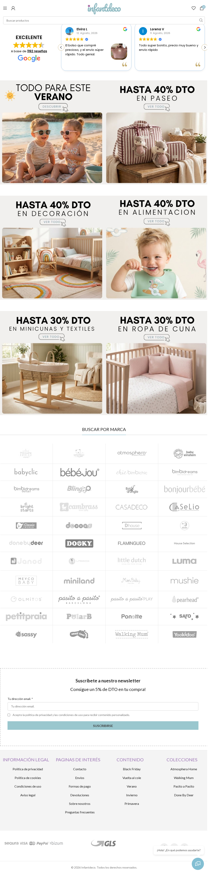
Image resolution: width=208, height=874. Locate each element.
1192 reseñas (37, 51)
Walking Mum (184, 778)
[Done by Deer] (26, 543)
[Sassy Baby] (26, 634)
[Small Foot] (79, 634)
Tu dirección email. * (20, 699)
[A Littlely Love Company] (26, 453)
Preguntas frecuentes (80, 812)
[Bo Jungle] (132, 489)
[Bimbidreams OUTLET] (26, 489)
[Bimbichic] (132, 472)
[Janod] (26, 561)
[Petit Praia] (26, 616)
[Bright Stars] (26, 507)
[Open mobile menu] (5, 8)
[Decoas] (79, 525)
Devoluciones (79, 795)
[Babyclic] (26, 472)
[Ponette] (132, 616)
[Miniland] (79, 581)
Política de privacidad (28, 769)
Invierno (132, 795)
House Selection (184, 543)
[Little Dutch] (132, 561)
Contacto (79, 769)
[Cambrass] (79, 507)
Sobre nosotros (79, 803)
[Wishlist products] (194, 8)
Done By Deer (184, 795)
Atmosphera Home (183, 769)
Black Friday (132, 769)
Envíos (79, 778)
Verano (132, 786)
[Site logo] (104, 8)
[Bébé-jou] (79, 472)
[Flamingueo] (132, 543)
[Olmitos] (26, 599)
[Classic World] (26, 525)
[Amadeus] (79, 453)
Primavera (132, 803)
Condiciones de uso (27, 786)
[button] (205, 47)
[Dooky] (79, 543)
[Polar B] (79, 616)
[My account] (13, 8)
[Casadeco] (132, 507)
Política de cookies (28, 778)
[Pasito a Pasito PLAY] (132, 599)
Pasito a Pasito (183, 786)
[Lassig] (79, 561)
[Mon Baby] (132, 581)
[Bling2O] (79, 489)
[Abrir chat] (198, 864)
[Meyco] (26, 581)
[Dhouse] (132, 525)
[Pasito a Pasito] (79, 599)
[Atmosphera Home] (132, 453)
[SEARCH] (201, 20)
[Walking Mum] (132, 634)
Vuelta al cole (131, 778)
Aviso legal (27, 795)
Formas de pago (80, 786)
